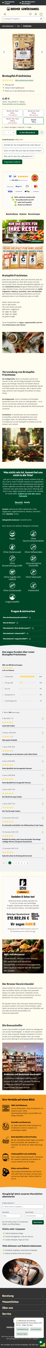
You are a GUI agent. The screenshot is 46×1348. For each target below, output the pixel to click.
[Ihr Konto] (35, 14)
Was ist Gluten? (9, 623)
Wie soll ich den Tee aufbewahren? (18, 156)
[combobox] (20, 18)
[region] (23, 52)
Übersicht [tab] (19, 502)
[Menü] (5, 14)
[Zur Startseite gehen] (23, 9)
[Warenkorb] (41, 14)
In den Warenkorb (27, 132)
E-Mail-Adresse (8, 1203)
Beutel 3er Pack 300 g (12, 113)
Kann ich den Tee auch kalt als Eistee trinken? (23, 150)
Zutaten (23, 214)
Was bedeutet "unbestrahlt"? (14, 633)
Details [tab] (27, 502)
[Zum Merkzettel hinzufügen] (41, 132)
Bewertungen (34, 214)
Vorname (5, 1212)
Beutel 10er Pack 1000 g (12, 121)
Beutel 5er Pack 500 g (33, 113)
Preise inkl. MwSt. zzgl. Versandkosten (14, 104)
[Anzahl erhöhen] (13, 132)
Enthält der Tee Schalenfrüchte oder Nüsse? (22, 145)
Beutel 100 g (33, 121)
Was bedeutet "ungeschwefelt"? (15, 639)
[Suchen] (41, 18)
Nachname (29, 1212)
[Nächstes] (42, 52)
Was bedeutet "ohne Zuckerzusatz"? (17, 628)
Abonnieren (37, 1222)
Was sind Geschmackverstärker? (15, 617)
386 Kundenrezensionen (24, 80)
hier (34, 931)
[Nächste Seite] (24, 862)
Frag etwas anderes (12, 162)
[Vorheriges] (4, 52)
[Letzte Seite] (27, 862)
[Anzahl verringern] (4, 132)
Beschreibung (12, 214)
